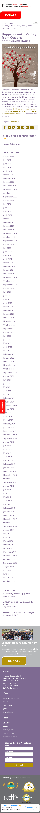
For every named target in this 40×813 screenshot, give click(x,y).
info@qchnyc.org (10, 688)
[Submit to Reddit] (22, 127)
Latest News (14, 122)
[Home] (3, 6)
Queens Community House (18, 7)
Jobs (5, 708)
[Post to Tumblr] (13, 127)
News (11, 23)
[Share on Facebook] (5, 127)
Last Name (9, 757)
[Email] (32, 127)
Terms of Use (8, 733)
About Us (6, 723)
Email (7, 745)
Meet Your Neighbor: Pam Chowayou (18, 613)
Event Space (8, 712)
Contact (6, 726)
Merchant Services (26, 802)
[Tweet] (9, 127)
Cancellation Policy (10, 737)
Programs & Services (11, 698)
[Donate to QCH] (10, 15)
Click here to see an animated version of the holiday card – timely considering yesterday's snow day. (20, 111)
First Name (9, 751)
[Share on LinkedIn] (27, 127)
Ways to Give (8, 705)
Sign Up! (19, 765)
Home (4, 23)
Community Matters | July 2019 (16, 594)
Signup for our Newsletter (19, 135)
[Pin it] (18, 127)
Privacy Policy (8, 730)
